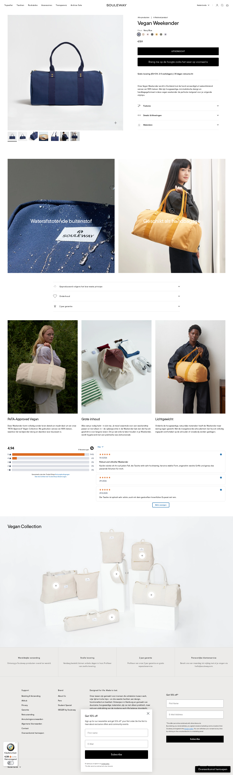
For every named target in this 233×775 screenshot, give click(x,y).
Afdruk (24, 700)
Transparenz (61, 5)
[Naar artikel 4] (43, 136)
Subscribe (195, 739)
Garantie (25, 709)
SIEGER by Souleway (67, 709)
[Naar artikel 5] (54, 136)
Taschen (20, 5)
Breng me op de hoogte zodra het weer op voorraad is (178, 62)
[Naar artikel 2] (22, 136)
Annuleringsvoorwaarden (32, 719)
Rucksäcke (33, 5)
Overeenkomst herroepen (33, 733)
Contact (25, 728)
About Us (62, 696)
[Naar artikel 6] (64, 136)
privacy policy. (105, 764)
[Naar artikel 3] (33, 136)
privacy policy (188, 728)
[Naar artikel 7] (75, 136)
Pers (60, 700)
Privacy (25, 705)
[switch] (10, 763)
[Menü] (16, 744)
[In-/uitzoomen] (115, 123)
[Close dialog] (148, 713)
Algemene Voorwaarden (32, 723)
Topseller (8, 5)
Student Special (65, 705)
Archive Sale (76, 5)
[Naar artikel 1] (12, 136)
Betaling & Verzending (31, 696)
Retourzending (28, 714)
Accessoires (46, 5)
